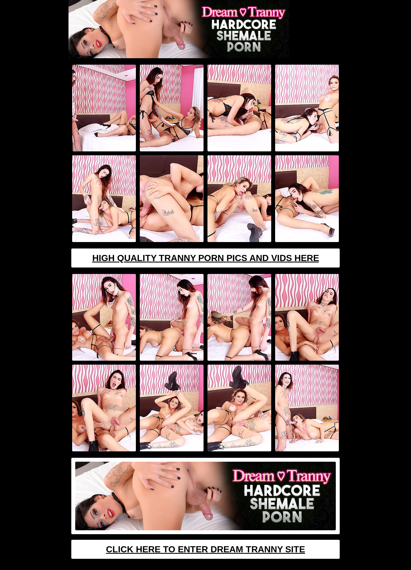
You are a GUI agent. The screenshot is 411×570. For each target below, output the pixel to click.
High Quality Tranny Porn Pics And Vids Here (205, 258)
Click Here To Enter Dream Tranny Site (205, 549)
